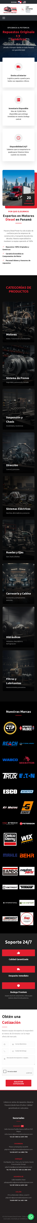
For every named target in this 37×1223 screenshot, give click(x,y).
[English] (24, 2)
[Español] (20, 2)
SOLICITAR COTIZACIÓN (18, 1083)
